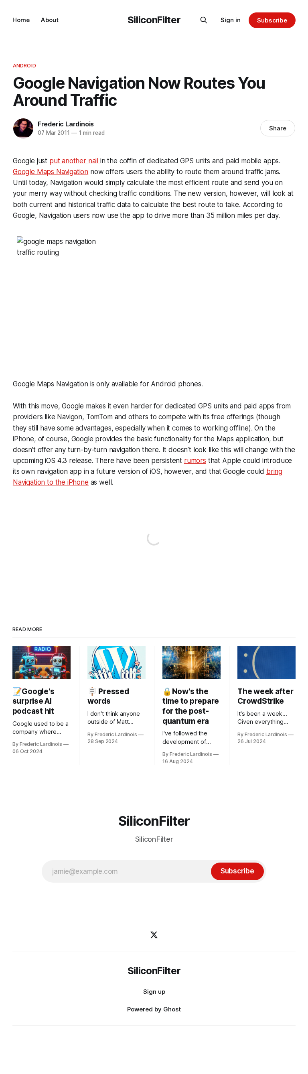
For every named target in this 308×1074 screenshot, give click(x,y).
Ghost (172, 1009)
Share (277, 128)
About (50, 20)
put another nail (74, 161)
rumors (195, 461)
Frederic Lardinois (66, 124)
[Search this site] (203, 20)
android (24, 65)
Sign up (154, 991)
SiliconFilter (154, 20)
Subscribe (272, 20)
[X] (154, 935)
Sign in (231, 20)
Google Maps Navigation (50, 172)
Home (21, 20)
